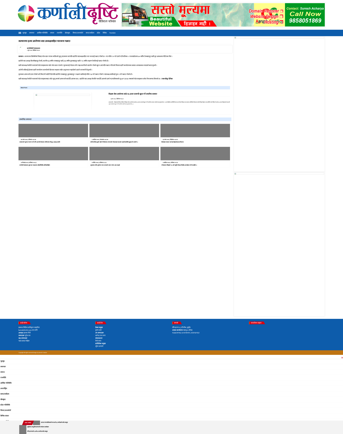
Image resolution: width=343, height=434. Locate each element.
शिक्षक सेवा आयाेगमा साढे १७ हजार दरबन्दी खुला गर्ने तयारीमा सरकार (133, 94)
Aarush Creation (43, 353)
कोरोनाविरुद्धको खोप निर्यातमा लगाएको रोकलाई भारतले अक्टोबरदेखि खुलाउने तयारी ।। (114, 142)
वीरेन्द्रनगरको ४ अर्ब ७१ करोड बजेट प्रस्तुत (37, 431)
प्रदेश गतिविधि (5, 404)
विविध (105, 32)
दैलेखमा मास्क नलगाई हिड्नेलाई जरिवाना (172, 142)
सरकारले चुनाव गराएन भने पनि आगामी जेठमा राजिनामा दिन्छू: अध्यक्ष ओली (39, 142)
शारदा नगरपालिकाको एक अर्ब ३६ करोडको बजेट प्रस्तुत (54, 422)
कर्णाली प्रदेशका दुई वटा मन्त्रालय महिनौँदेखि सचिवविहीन (34, 165)
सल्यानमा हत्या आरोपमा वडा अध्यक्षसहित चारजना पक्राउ (44, 41)
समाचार (31, 32)
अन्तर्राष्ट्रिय (3, 388)
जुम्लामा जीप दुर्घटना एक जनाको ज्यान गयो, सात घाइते (105, 165)
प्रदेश (98, 32)
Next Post (24, 87)
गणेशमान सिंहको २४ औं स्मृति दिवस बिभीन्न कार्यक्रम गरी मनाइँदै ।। (179, 165)
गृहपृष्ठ (25, 32)
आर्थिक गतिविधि (42, 32)
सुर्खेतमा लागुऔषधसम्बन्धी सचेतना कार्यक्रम (38, 427)
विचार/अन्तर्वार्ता (78, 32)
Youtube (112, 32)
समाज (52, 32)
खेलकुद (67, 32)
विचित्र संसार (4, 415)
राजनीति (59, 32)
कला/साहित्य (90, 32)
